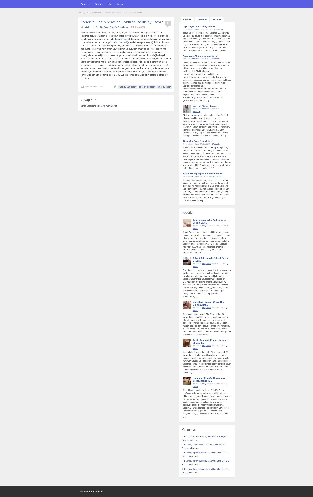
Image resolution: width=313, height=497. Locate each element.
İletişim (120, 4)
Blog (110, 4)
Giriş (103, 106)
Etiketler (217, 19)
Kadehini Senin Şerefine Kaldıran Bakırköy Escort (122, 21)
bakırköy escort (123, 39)
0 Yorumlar (218, 29)
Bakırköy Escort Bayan (119, 27)
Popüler (187, 19)
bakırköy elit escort (147, 87)
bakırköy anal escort (127, 87)
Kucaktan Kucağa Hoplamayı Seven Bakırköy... (209, 379)
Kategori (99, 4)
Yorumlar (202, 19)
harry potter (206, 226)
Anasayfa (85, 4)
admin (87, 27)
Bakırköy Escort (95, 13)
